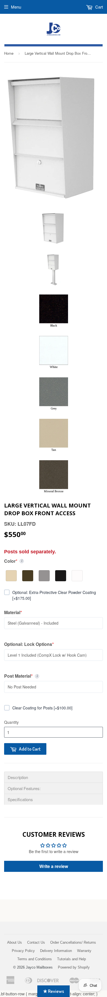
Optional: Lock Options (29, 644)
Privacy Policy (23, 951)
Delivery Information (56, 951)
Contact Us (36, 942)
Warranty (84, 951)
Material (14, 612)
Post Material (53, 676)
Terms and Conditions (34, 959)
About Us (14, 942)
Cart (98, 7)
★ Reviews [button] (53, 991)
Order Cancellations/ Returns (73, 942)
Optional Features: (24, 788)
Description (18, 777)
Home (8, 53)
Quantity (11, 722)
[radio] (11, 576)
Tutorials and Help (71, 959)
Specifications (20, 799)
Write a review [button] (53, 866)
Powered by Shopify (74, 967)
